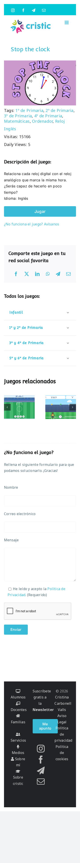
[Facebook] (16, 274)
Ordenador (42, 121)
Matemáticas (17, 121)
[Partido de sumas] (60, 407)
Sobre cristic (18, 780)
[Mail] (41, 781)
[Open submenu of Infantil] (68, 312)
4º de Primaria (48, 115)
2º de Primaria (59, 110)
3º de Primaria (18, 115)
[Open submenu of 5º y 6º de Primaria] (68, 358)
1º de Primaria (29, 110)
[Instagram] (41, 748)
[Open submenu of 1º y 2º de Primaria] (68, 327)
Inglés (10, 128)
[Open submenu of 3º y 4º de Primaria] (68, 343)
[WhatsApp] (48, 274)
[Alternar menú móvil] (67, 22)
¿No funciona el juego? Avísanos (31, 224)
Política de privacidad (63, 734)
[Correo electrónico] (68, 274)
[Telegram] (58, 274)
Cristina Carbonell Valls (62, 703)
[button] (7, 407)
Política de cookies (62, 752)
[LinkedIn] (37, 274)
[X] (26, 274)
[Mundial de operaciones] (19, 407)
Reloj (60, 121)
